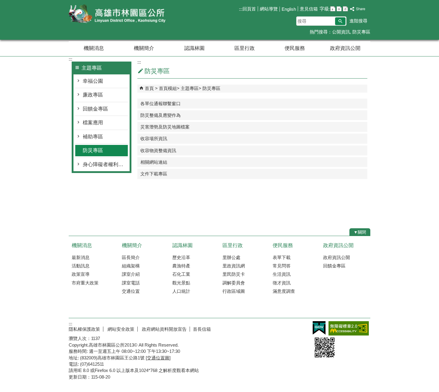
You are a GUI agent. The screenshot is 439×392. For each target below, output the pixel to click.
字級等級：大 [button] (345, 8)
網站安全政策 (120, 329)
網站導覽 (269, 8)
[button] (340, 21)
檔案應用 (93, 122)
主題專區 (190, 88)
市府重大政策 (85, 282)
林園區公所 (119, 14)
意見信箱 (309, 8)
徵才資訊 (282, 282)
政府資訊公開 (345, 48)
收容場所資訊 (153, 138)
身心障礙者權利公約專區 (105, 164)
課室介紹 (131, 274)
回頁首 (249, 8)
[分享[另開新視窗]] (357, 9)
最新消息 (81, 257)
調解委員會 (233, 282)
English (289, 9)
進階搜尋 (358, 20)
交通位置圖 (158, 357)
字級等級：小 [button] (332, 8)
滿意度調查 (284, 291)
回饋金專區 (95, 109)
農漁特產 (181, 265)
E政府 (319, 328)
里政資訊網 (233, 265)
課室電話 (131, 282)
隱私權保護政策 (84, 329)
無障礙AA (349, 328)
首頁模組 (168, 88)
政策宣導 (81, 274)
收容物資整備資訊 (158, 150)
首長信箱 (202, 329)
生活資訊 (282, 274)
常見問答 (282, 265)
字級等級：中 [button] (339, 9)
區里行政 (244, 48)
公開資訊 (341, 31)
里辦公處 (231, 257)
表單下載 (282, 257)
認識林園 (194, 48)
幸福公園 (93, 81)
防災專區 (361, 31)
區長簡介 (131, 257)
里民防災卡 (233, 274)
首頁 (149, 88)
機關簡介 (144, 48)
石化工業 (181, 274)
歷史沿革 (181, 257)
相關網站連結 (153, 162)
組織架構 (131, 265)
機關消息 (94, 48)
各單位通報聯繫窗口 (160, 103)
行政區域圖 (233, 291)
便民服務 (295, 48)
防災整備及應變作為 (160, 115)
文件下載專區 (153, 173)
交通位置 (131, 291)
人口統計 (181, 291)
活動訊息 (81, 265)
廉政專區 (93, 95)
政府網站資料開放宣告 (164, 329)
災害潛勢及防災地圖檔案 (165, 126)
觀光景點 (181, 282)
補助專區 (93, 137)
